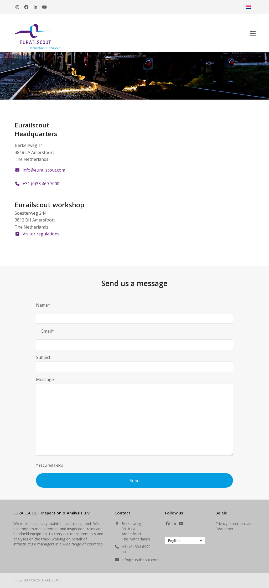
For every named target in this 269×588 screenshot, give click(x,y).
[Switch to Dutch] (249, 7)
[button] (253, 33)
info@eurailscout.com (140, 559)
